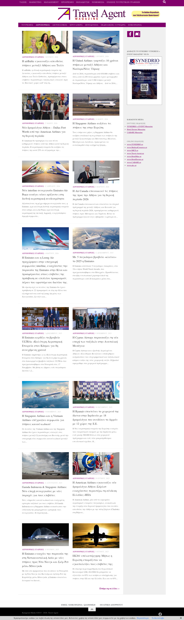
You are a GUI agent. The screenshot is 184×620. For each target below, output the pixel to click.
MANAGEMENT (51, 2)
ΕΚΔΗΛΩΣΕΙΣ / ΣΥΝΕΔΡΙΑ (113, 24)
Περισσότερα (143, 618)
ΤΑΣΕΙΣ (23, 2)
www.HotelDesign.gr (135, 159)
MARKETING (35, 2)
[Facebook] (130, 34)
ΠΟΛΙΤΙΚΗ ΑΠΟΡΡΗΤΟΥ (111, 604)
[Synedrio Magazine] (137, 34)
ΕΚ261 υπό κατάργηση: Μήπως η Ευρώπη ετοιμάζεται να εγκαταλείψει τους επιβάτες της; (93, 560)
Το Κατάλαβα (158, 618)
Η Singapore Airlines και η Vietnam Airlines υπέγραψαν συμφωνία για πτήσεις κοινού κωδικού (43, 420)
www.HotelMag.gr (134, 156)
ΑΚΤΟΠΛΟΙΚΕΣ (59, 24)
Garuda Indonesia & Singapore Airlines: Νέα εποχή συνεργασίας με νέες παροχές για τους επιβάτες (44, 491)
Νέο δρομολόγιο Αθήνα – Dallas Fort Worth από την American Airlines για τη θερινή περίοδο (44, 132)
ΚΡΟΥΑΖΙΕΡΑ (76, 24)
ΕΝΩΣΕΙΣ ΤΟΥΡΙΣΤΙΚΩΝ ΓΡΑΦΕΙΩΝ (123, 2)
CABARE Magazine (135, 132)
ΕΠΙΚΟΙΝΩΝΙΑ (135, 24)
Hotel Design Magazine (136, 129)
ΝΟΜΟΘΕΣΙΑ (98, 2)
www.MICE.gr (132, 150)
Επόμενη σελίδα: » (109, 588)
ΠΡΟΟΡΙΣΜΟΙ (67, 2)
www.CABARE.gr (134, 162)
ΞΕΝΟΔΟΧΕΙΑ (91, 24)
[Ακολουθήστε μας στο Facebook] (160, 614)
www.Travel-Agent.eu (135, 153)
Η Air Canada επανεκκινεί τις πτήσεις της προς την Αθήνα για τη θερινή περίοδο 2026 (95, 195)
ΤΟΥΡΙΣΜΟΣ (27, 24)
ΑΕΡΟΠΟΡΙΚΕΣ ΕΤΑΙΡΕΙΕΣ (33, 57)
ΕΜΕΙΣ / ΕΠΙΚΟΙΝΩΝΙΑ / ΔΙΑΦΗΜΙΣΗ (78, 604)
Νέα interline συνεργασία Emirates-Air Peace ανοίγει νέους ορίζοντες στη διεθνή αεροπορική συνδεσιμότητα (45, 194)
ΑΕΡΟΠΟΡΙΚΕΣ (43, 24)
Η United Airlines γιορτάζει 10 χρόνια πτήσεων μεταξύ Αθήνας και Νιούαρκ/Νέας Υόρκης (95, 65)
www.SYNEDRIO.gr (135, 144)
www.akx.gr (131, 165)
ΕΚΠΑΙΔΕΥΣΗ (82, 2)
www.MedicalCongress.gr (137, 147)
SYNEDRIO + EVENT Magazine (140, 126)
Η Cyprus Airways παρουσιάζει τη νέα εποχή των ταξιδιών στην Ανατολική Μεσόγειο (95, 341)
